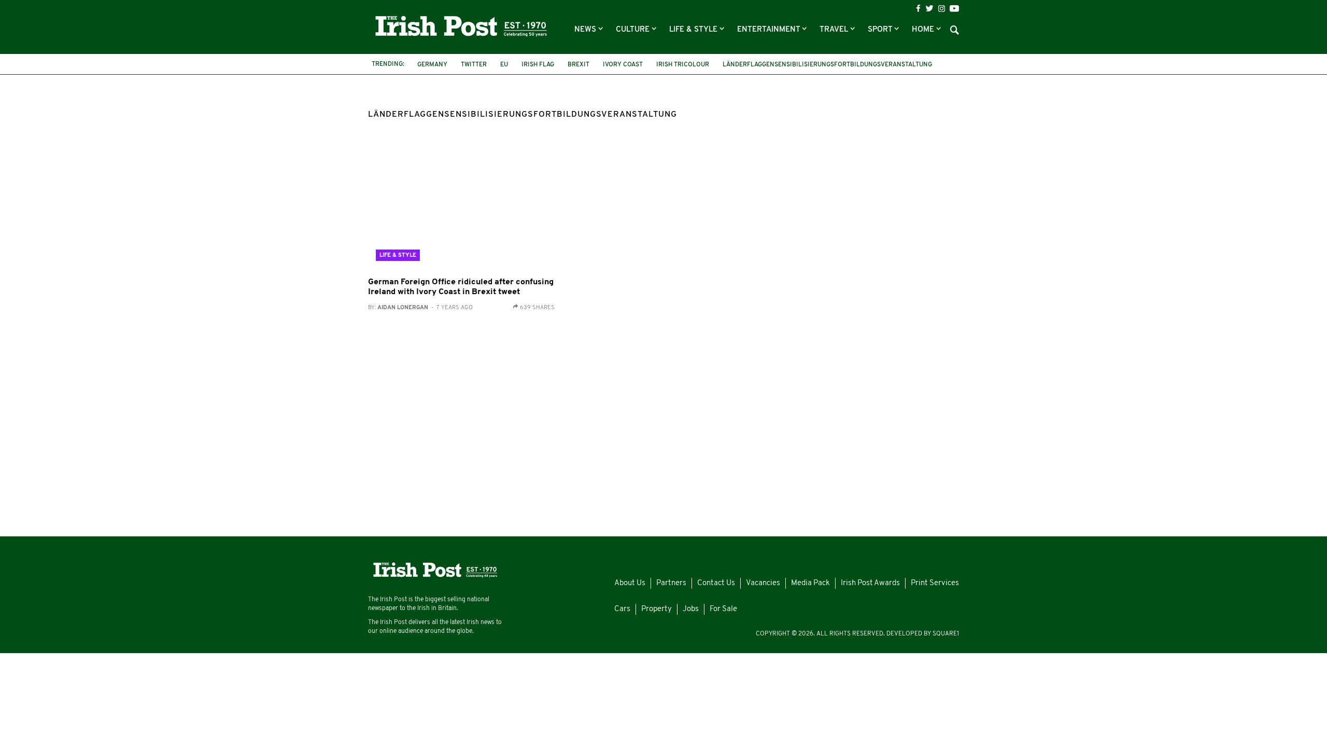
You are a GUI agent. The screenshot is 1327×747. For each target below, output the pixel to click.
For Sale (723, 609)
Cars (622, 609)
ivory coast (623, 65)
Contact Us (716, 583)
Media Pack (810, 583)
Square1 (946, 634)
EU (504, 65)
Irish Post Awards (870, 583)
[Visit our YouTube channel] (954, 8)
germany (432, 65)
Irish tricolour (682, 65)
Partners (671, 583)
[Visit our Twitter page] (929, 8)
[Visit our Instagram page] (941, 8)
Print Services (935, 583)
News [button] (586, 30)
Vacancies (763, 583)
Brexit (578, 65)
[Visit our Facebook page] (918, 8)
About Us (629, 583)
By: (420, 308)
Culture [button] (634, 30)
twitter (474, 65)
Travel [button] (835, 30)
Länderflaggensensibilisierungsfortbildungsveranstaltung (827, 65)
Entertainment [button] (769, 30)
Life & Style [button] (694, 30)
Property (656, 609)
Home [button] (924, 30)
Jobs (691, 609)
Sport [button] (881, 30)
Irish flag (537, 65)
